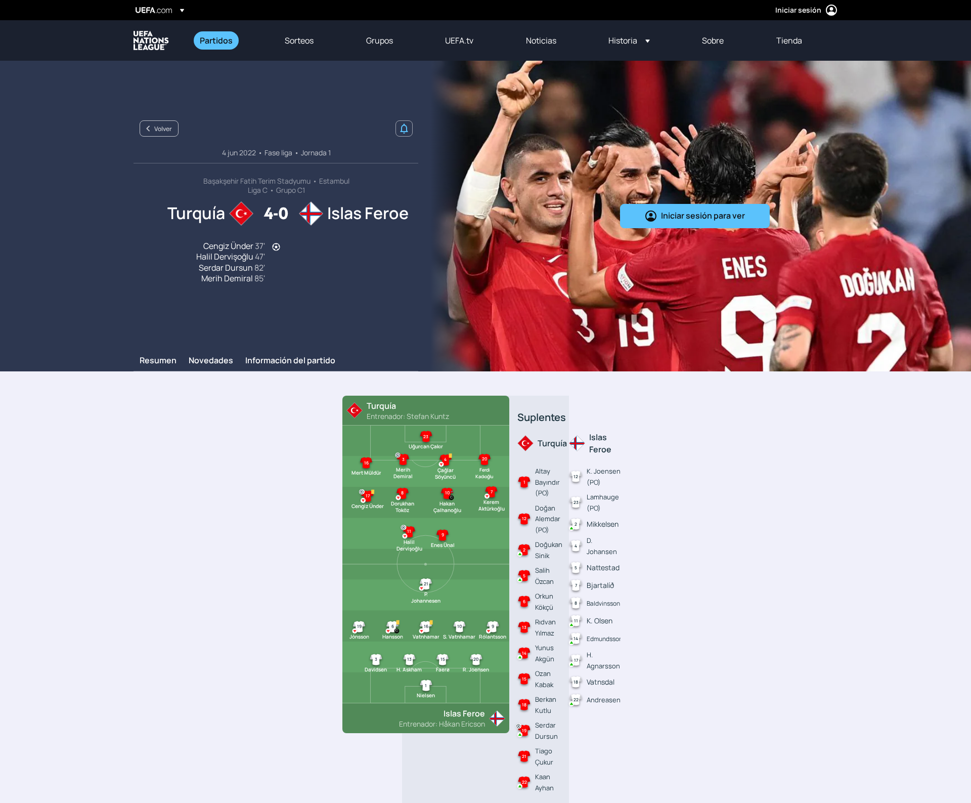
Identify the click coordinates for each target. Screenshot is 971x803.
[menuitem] (229, 40)
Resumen (158, 360)
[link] (216, 40)
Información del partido (290, 360)
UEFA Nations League (151, 40)
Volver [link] (163, 128)
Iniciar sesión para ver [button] (703, 215)
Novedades (211, 360)
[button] (629, 40)
